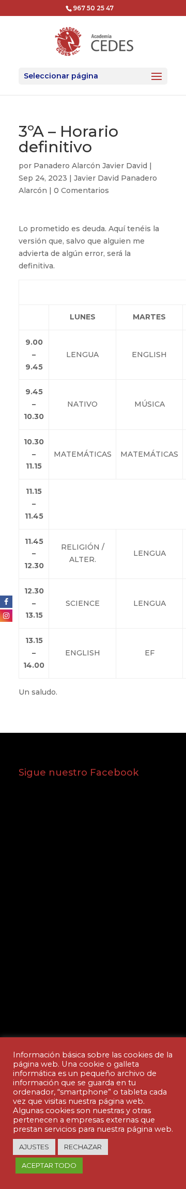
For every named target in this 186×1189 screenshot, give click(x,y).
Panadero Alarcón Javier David (90, 165)
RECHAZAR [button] (83, 1147)
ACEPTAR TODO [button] (49, 1165)
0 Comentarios (81, 190)
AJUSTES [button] (34, 1147)
